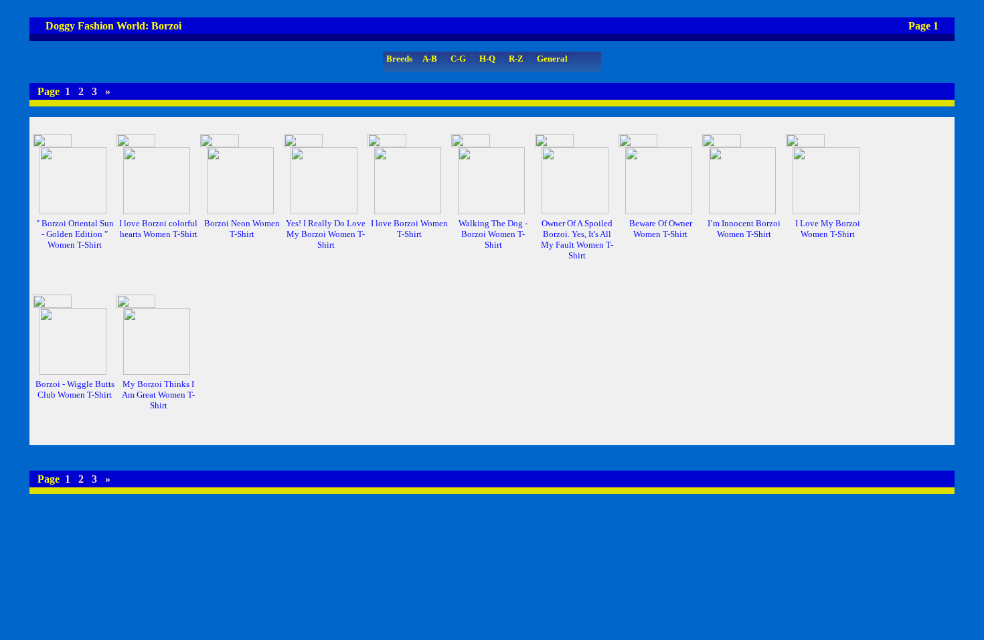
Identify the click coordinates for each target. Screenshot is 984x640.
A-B (429, 59)
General (552, 59)
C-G (458, 59)
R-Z (516, 59)
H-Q (487, 59)
